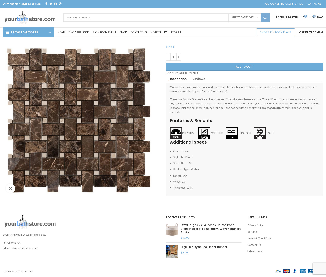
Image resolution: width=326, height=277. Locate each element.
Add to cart (244, 66)
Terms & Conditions (259, 238)
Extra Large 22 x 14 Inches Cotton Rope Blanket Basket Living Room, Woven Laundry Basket (211, 228)
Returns (252, 231)
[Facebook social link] (46, 3)
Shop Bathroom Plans (275, 32)
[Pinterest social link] (60, 3)
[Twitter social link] (50, 3)
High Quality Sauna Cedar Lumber (204, 247)
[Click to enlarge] (10, 188)
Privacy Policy (255, 225)
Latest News (254, 251)
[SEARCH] (265, 17)
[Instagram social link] (55, 3)
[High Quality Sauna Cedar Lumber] (172, 251)
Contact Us (254, 244)
